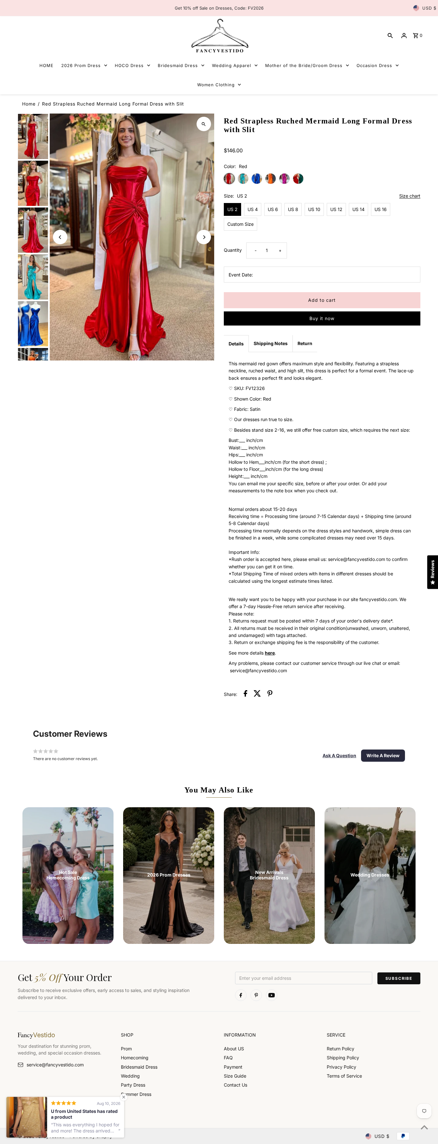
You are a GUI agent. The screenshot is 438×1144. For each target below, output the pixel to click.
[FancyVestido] (219, 35)
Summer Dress (136, 1094)
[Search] (390, 36)
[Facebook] (241, 995)
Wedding (130, 1076)
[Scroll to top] (424, 1127)
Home (29, 103)
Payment (233, 1067)
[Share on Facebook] (245, 694)
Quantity (233, 250)
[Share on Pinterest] (270, 694)
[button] (339, 755)
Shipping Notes (271, 343)
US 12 (336, 209)
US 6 (273, 209)
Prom (126, 1048)
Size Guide (235, 1076)
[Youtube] (271, 995)
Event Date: (241, 274)
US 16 (381, 209)
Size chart (409, 196)
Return (305, 343)
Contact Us (235, 1085)
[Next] (204, 237)
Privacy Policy (341, 1067)
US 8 (293, 209)
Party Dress (133, 1085)
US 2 (232, 209)
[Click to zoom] (204, 124)
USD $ (429, 8)
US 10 (314, 209)
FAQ (228, 1057)
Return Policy (340, 1048)
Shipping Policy (343, 1057)
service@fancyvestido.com (55, 1064)
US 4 (253, 209)
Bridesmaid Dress (139, 1067)
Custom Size (240, 224)
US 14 (358, 209)
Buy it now (321, 318)
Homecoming (134, 1057)
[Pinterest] (256, 995)
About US (234, 1048)
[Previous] (60, 237)
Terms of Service (344, 1076)
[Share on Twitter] (257, 694)
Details (236, 343)
